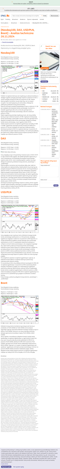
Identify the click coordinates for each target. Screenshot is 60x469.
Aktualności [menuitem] (15, 19)
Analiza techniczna (25, 23)
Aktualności (14, 23)
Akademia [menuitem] (22, 19)
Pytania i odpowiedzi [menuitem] (32, 19)
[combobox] (26, 15)
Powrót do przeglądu (7, 42)
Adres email (43, 179)
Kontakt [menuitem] (42, 19)
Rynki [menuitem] (2, 19)
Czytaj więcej (4, 463)
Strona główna (5, 23)
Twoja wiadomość (45, 165)
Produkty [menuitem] (7, 19)
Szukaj (44, 15)
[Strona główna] (5, 15)
